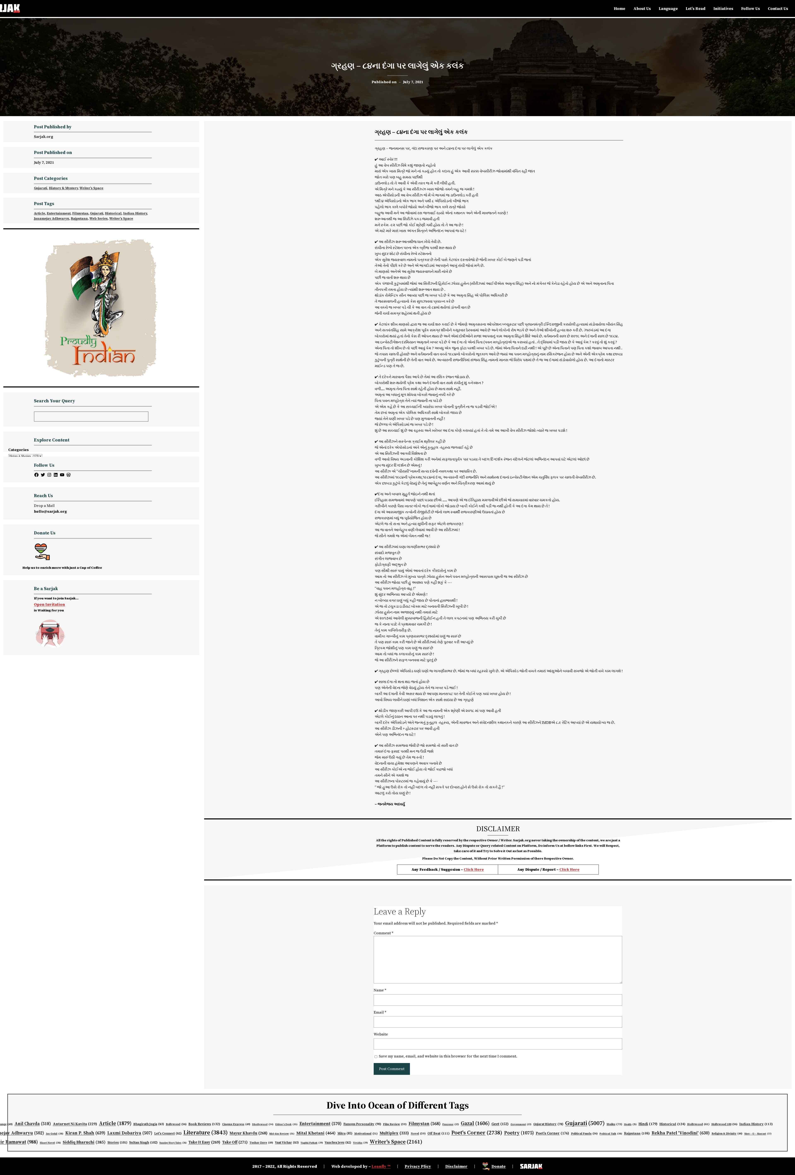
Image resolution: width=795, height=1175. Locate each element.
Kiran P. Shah (85, 1133)
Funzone (450, 1124)
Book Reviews (204, 1124)
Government (521, 1124)
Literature (205, 1132)
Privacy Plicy (418, 1166)
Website (381, 1034)
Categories (18, 449)
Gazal (475, 1123)
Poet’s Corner (552, 1133)
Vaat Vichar (287, 1142)
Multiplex (394, 1133)
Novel (418, 1133)
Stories (117, 1142)
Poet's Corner (476, 1132)
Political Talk (611, 1133)
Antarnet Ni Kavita (75, 1123)
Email (380, 1012)
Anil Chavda (32, 1124)
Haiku (614, 1124)
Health (630, 1124)
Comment (383, 933)
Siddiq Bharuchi (84, 1142)
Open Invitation (49, 604)
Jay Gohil (54, 1133)
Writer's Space (396, 1141)
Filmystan (80, 213)
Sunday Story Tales (173, 1142)
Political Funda (584, 1133)
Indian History (135, 213)
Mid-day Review (281, 1133)
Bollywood (176, 1124)
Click (564, 869)
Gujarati (40, 188)
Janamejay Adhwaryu (51, 218)
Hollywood (698, 1124)
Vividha (360, 1142)
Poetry (519, 1132)
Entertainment (59, 213)
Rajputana (79, 218)
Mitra (344, 1133)
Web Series (98, 218)
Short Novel (50, 1142)
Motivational (366, 1133)
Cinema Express (236, 1124)
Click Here (474, 869)
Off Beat (438, 1133)
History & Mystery (63, 188)
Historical (113, 213)
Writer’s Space (91, 188)
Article (39, 213)
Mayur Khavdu (248, 1133)
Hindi (648, 1123)
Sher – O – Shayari (757, 1133)
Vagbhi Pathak (312, 1142)
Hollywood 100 (724, 1124)
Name (380, 990)
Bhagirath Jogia (148, 1124)
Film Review (395, 1124)
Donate (498, 1166)
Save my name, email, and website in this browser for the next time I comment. (448, 1056)
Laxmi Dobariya (129, 1133)
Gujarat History (548, 1124)
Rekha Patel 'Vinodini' (681, 1133)
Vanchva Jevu (338, 1142)
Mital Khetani (316, 1133)
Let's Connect (168, 1133)
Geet (500, 1123)
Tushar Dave (261, 1142)
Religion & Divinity (727, 1133)
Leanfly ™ (381, 1166)
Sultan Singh (143, 1142)
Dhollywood (262, 1124)
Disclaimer (456, 1166)
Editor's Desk (286, 1124)
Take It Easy (204, 1142)
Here (574, 869)
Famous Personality (362, 1124)
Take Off (235, 1142)
